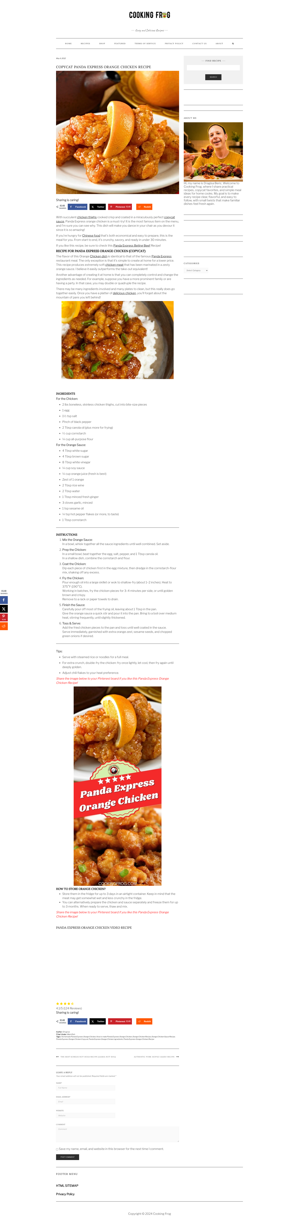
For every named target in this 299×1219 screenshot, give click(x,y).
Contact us (199, 43)
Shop (102, 43)
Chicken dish (98, 256)
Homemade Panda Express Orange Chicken (78, 1037)
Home (68, 43)
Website (60, 1111)
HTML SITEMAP (67, 1185)
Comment (60, 1124)
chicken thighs (87, 217)
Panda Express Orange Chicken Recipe (138, 1039)
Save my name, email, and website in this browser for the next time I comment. (111, 1148)
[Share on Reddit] (4, 626)
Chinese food (91, 235)
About (219, 43)
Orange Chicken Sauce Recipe (163, 1037)
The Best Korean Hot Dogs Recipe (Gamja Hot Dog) (88, 1057)
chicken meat (114, 265)
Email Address (63, 1097)
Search (213, 77)
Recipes (85, 43)
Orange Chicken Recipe (141, 1037)
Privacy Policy (174, 43)
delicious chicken (124, 293)
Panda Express (162, 256)
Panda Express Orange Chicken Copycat (72, 1039)
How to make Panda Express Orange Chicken (114, 1037)
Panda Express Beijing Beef (131, 245)
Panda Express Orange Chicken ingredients (106, 1039)
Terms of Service (145, 43)
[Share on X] (4, 609)
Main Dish (71, 1034)
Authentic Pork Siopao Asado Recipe (154, 1057)
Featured (120, 43)
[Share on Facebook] (4, 600)
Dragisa (66, 1032)
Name (59, 1083)
